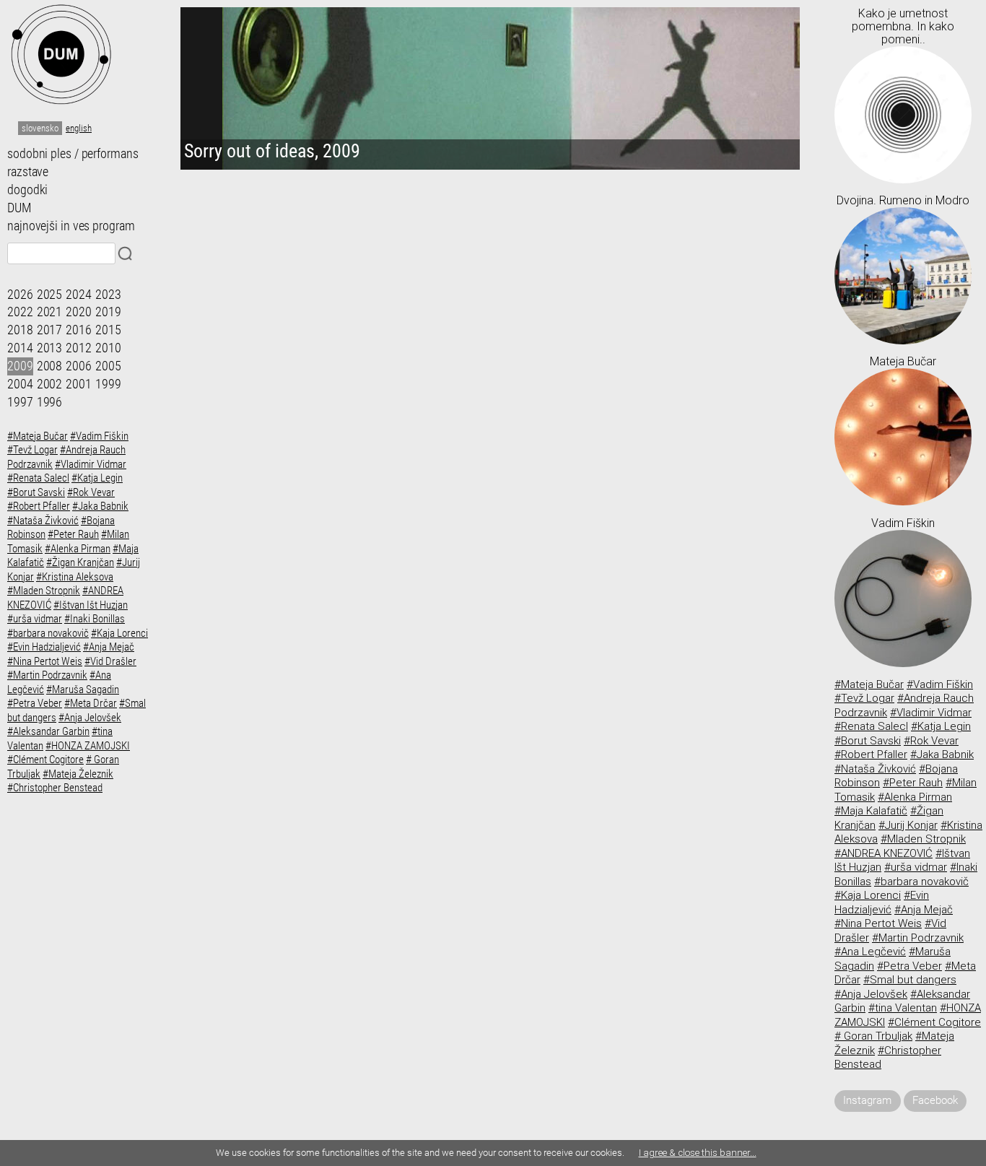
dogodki (27, 190)
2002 (50, 384)
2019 (108, 312)
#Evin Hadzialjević (44, 646)
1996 (50, 402)
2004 (20, 384)
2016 (79, 330)
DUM (19, 208)
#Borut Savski (36, 492)
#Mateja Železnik (78, 773)
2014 (20, 348)
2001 (79, 384)
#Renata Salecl (38, 477)
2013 (50, 348)
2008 (50, 366)
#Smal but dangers (909, 979)
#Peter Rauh (73, 534)
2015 (108, 330)
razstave (27, 172)
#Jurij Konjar (908, 825)
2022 (20, 312)
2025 (50, 294)
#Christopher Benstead (54, 787)
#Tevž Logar (32, 449)
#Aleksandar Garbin (48, 731)
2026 (20, 294)
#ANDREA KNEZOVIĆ (883, 853)
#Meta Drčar (90, 703)
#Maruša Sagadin (82, 689)
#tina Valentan (902, 1007)
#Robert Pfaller (38, 506)
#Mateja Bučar (37, 436)
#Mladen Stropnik (43, 590)
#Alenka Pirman (77, 548)
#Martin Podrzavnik (47, 675)
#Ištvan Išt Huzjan (90, 605)
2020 (79, 312)
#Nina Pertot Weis (44, 661)
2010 (108, 348)
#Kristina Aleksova (74, 576)
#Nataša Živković (43, 520)
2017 (50, 330)
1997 (20, 402)
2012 (79, 348)
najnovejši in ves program (71, 226)
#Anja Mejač (108, 646)
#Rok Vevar (91, 492)
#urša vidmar (34, 618)
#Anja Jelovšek (89, 717)
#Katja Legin (97, 477)
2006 (79, 366)
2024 (79, 294)
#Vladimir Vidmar (90, 464)
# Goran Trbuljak (873, 1036)
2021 (50, 312)
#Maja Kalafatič (870, 810)
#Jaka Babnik (100, 506)
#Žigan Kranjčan (80, 562)
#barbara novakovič (48, 633)
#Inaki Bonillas (94, 618)
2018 (20, 330)
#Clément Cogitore (45, 759)
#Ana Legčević (870, 951)
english (79, 128)
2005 (108, 366)
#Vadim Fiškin (99, 436)
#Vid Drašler (110, 661)
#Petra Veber (34, 703)
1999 (108, 384)
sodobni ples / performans (73, 154)
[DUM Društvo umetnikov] (79, 54)
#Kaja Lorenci (119, 633)
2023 (108, 294)
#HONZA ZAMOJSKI (87, 745)
